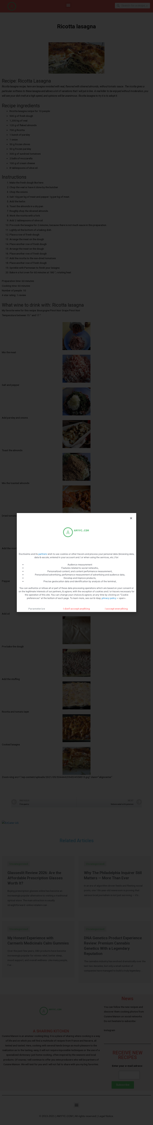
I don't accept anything (76, 608)
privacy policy (109, 598)
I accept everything (116, 608)
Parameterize (36, 608)
